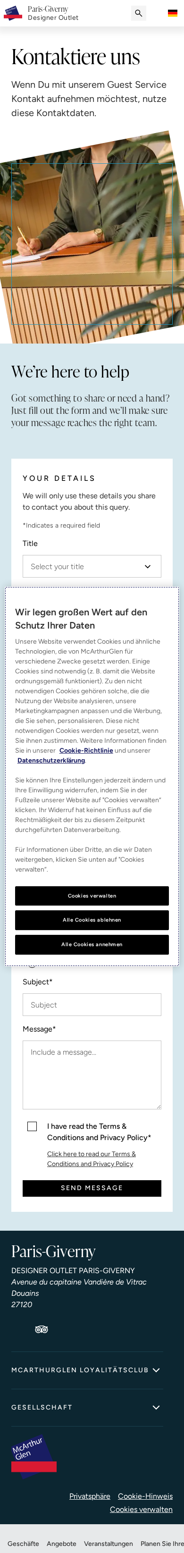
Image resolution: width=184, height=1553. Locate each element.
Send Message (92, 1188)
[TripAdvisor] (41, 1329)
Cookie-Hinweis (145, 1496)
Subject (38, 981)
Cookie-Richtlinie (86, 751)
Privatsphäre (89, 1496)
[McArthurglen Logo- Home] (13, 13)
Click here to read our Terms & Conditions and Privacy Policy (91, 1159)
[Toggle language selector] (172, 13)
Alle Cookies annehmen (92, 944)
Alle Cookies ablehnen (92, 920)
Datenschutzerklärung (51, 760)
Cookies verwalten (141, 1509)
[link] (53, 13)
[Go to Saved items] (157, 13)
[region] (92, 777)
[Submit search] (138, 13)
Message (39, 1028)
